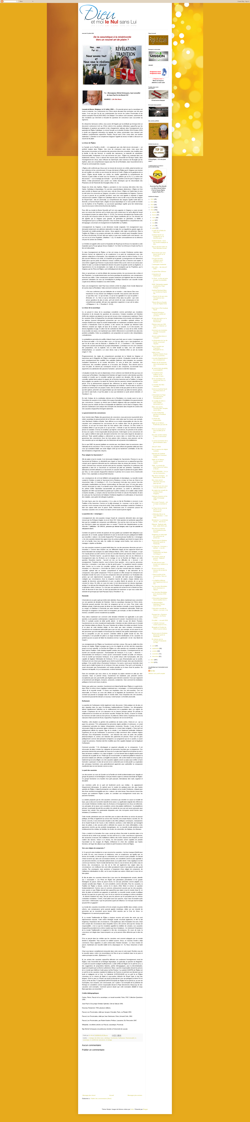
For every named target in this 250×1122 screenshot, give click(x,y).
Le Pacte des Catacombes (156, 419)
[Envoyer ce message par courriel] (113, 1035)
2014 (152, 204)
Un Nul (152, 671)
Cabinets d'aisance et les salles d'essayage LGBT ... (159, 497)
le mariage (109, 1040)
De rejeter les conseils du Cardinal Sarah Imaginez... (159, 491)
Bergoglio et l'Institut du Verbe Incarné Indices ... (159, 628)
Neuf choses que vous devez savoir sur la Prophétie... (159, 254)
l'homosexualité (130, 1038)
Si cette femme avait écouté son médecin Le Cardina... (160, 564)
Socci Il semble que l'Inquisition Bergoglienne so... (158, 348)
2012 (152, 199)
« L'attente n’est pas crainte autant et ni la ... (160, 623)
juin (153, 225)
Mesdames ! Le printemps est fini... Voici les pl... (160, 520)
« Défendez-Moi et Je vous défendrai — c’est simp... (159, 515)
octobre (154, 651)
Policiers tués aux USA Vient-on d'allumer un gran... (159, 325)
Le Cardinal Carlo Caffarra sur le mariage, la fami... (158, 374)
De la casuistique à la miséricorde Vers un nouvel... (159, 380)
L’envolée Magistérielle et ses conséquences (159, 359)
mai (153, 223)
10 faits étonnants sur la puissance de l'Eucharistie (159, 320)
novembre (155, 654)
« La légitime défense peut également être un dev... (160, 582)
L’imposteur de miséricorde (156, 275)
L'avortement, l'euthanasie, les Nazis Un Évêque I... (159, 552)
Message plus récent (89, 1095)
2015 (152, 207)
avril (153, 220)
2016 (152, 210)
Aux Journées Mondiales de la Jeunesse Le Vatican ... (159, 588)
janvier (154, 212)
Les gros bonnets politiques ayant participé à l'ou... (157, 260)
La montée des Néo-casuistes (158, 385)
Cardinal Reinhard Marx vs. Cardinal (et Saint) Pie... (159, 291)
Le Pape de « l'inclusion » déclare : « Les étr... (160, 547)
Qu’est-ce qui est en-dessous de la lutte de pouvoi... (159, 570)
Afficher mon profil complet (156, 673)
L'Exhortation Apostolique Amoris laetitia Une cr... (160, 599)
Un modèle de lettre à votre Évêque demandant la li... (158, 402)
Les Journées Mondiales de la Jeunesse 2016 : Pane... (159, 593)
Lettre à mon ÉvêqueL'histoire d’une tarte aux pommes (159, 354)
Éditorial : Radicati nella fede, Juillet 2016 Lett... (160, 525)
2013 (152, 202)
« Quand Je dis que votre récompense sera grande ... (159, 297)
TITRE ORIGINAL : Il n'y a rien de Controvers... (160, 472)
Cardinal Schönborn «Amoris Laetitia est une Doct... (159, 314)
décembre (155, 656)
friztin (132, 1109)
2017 (152, 660)
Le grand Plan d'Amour (159, 271)
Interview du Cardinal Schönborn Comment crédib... (159, 455)
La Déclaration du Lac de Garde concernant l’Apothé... (159, 342)
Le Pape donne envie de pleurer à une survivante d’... (159, 509)
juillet (154, 228)
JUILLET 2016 (156, 446)
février (154, 215)
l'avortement (114, 1038)
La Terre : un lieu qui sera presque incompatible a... (160, 280)
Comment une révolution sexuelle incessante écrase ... (159, 331)
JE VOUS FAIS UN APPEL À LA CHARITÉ (160, 369)
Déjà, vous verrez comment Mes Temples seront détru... (160, 408)
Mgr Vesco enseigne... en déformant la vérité (160, 476)
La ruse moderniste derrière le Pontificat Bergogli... (159, 414)
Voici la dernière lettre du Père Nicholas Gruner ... (159, 248)
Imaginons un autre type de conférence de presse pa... (159, 536)
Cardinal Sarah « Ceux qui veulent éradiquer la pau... (160, 242)
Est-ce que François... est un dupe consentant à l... (160, 503)
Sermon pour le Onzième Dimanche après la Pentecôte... (159, 634)
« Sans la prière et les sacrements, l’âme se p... (159, 576)
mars (154, 217)
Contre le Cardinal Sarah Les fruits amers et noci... (159, 390)
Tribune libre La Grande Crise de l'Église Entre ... (159, 303)
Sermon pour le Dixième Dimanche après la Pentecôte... (159, 542)
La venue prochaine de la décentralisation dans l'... (160, 442)
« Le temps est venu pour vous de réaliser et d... (160, 486)
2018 (152, 662)
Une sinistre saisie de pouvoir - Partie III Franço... (158, 558)
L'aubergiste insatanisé (159, 264)
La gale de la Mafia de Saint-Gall (159, 231)
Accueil (111, 1095)
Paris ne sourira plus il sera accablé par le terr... (159, 430)
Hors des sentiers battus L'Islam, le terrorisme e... (159, 436)
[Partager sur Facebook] (118, 1035)
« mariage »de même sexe (95, 1038)
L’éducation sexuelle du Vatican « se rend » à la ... (160, 610)
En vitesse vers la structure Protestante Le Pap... (159, 640)
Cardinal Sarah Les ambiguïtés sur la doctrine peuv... (158, 236)
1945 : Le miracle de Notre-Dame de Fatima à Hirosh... (160, 467)
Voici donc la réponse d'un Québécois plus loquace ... (159, 530)
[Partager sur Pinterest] (120, 1035)
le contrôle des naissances (97, 1040)
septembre (155, 648)
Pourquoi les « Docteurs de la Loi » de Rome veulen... (159, 616)
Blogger (145, 1109)
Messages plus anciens (135, 1095)
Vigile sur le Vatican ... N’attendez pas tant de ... (159, 424)
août (153, 646)
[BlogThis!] (115, 1035)
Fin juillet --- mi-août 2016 (160, 620)
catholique (107, 1038)
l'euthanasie (121, 1038)
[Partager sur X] (117, 1035)
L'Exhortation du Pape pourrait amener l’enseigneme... (159, 396)
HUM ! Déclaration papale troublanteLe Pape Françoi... (160, 286)
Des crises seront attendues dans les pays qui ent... (158, 481)
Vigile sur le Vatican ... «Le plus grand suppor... (158, 461)
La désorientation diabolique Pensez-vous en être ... (158, 604)
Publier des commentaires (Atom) (101, 1098)
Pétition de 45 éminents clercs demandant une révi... (159, 364)
